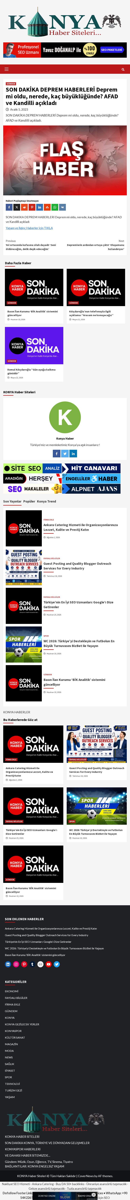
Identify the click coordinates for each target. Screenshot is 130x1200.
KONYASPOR (13, 1030)
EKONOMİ (11, 991)
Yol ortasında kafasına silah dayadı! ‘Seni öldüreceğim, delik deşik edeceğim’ (31, 245)
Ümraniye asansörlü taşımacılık (106, 1184)
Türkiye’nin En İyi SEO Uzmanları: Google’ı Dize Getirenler (38, 941)
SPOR (46, 636)
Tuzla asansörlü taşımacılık (84, 1188)
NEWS (9, 1057)
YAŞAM (10, 1097)
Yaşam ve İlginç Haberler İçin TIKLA (29, 228)
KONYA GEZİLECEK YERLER (22, 1024)
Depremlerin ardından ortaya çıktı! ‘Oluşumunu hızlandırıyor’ (95, 245)
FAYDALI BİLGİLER (52, 558)
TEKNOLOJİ (12, 1083)
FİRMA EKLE (49, 520)
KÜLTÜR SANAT (15, 1037)
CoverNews (86, 1176)
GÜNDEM (11, 83)
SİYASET (10, 1070)
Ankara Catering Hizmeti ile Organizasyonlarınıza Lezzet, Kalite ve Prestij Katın (29, 771)
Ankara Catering (43, 1184)
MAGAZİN (11, 1044)
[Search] (123, 69)
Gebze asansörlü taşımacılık (47, 1188)
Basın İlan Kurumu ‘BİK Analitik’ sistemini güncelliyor (35, 954)
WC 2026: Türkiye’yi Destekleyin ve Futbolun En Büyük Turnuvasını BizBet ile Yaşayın (54, 948)
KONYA (10, 1017)
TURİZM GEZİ (13, 1090)
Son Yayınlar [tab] (12, 501)
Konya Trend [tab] (46, 501)
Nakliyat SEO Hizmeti (16, 1184)
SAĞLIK (9, 1064)
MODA (9, 1050)
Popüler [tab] (29, 501)
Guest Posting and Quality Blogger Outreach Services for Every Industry (46, 935)
